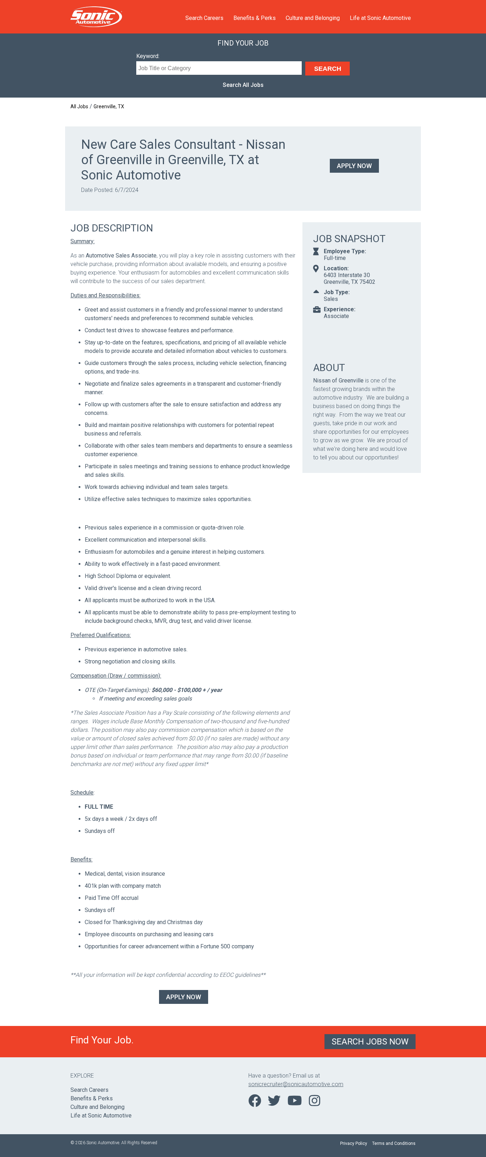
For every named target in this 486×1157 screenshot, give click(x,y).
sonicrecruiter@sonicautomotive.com (295, 1084)
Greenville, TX (109, 106)
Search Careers (204, 18)
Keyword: (147, 56)
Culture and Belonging (313, 18)
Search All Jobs (243, 85)
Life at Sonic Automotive (380, 18)
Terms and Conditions (394, 1143)
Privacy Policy (353, 1143)
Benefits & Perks (254, 18)
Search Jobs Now (370, 1042)
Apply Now (354, 166)
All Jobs (79, 106)
